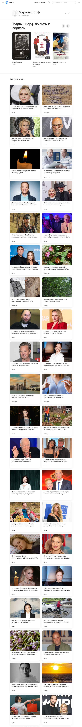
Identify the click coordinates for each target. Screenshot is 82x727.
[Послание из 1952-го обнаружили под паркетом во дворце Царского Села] (57, 100)
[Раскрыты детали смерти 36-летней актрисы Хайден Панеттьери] (57, 324)
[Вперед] (68, 26)
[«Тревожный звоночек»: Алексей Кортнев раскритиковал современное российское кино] (57, 645)
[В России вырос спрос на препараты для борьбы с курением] (57, 389)
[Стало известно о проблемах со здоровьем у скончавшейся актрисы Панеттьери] (25, 100)
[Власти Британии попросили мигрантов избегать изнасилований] (25, 389)
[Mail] (7, 2)
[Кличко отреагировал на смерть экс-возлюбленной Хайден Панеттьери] (57, 485)
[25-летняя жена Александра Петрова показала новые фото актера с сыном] (57, 453)
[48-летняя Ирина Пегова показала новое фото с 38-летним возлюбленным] (57, 710)
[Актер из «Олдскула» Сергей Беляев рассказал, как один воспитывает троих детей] (25, 517)
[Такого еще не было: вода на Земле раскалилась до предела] (57, 678)
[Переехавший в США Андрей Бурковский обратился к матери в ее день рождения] (25, 196)
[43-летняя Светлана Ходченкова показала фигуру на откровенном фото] (25, 581)
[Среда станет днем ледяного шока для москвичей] (57, 292)
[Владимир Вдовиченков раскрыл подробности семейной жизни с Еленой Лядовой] (25, 260)
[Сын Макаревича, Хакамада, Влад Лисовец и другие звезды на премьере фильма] (25, 421)
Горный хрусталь (59, 62)
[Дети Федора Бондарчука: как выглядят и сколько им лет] (57, 132)
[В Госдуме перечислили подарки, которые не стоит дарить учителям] (25, 710)
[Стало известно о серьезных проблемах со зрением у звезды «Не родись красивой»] (57, 549)
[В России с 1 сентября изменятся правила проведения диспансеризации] (57, 164)
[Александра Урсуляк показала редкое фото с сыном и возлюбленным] (25, 613)
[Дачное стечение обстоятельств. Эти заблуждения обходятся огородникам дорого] (57, 421)
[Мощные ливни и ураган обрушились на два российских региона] (57, 613)
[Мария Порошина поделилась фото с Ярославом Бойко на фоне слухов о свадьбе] (57, 228)
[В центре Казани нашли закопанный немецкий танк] (25, 292)
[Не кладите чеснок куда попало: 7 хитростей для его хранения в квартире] (25, 645)
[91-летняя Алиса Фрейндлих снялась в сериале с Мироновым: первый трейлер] (25, 228)
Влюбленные (17, 62)
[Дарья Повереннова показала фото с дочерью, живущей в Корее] (25, 485)
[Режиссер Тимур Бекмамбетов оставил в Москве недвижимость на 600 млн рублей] (25, 324)
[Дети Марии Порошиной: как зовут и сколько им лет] (25, 132)
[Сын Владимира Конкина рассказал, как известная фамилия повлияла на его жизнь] (25, 453)
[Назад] (63, 26)
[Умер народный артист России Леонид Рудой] (25, 164)
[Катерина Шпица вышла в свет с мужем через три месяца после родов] (57, 357)
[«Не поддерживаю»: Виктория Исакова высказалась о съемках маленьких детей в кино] (57, 581)
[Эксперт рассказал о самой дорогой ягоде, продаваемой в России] (57, 260)
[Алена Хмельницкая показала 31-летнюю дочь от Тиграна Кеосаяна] (25, 678)
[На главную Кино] (11, 2)
